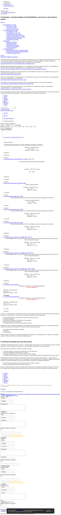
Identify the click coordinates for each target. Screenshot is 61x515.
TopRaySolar (18, 125)
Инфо (5, 101)
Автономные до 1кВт (12, 31)
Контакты (6, 102)
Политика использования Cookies (51, 394)
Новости (6, 103)
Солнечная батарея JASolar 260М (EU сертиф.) (16, 159)
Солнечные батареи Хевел (13, 53)
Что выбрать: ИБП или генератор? (9, 56)
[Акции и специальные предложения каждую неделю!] (6, 8)
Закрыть (48, 511)
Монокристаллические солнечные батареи (17, 51)
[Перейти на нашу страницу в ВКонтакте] (6, 395)
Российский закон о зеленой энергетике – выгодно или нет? (16, 89)
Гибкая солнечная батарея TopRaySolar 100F (15, 183)
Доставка (6, 99)
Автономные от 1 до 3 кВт (13, 32)
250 (27, 126)
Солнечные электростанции (11, 30)
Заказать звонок (5, 11)
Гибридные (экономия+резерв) (14, 38)
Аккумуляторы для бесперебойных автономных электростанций (17, 83)
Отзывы (6, 95)
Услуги (5, 97)
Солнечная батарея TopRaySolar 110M (13, 196)
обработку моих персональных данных (17, 436)
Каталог (3, 22)
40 (16, 126)
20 (12, 126)
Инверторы (6, 41)
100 (20, 126)
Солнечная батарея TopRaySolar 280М (13, 222)
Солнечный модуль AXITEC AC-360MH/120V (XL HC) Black (19, 268)
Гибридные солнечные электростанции (11, 74)
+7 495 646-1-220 (6, 12)
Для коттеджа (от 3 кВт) (13, 28)
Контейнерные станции (13, 39)
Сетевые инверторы (12, 47)
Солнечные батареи (9, 49)
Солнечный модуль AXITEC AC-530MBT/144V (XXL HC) (19, 253)
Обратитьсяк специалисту (7, 2)
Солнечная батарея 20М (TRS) (11, 284)
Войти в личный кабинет (7, 110)
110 (23, 126)
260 (31, 126)
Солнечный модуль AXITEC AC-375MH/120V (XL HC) (18, 237)
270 (35, 126)
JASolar (8, 125)
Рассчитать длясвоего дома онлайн (9, 5)
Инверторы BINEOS (12, 42)
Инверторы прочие (11, 43)
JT (12, 125)
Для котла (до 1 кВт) (12, 26)
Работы (5, 98)
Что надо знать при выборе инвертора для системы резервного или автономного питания (23, 69)
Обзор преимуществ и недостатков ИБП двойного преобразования (18, 63)
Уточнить (6, 157)
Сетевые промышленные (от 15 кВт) (16, 37)
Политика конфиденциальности (9, 394)
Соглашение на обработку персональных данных (29, 394)
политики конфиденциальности (16, 435)
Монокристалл (8, 128)
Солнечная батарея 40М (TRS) (11, 296)
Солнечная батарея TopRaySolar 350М (13, 209)
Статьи (2, 55)
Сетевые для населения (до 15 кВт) (15, 35)
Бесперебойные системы (10, 24)
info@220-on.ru (14, 395)
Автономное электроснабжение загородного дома (13, 79)
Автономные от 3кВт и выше (14, 34)
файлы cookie (20, 510)
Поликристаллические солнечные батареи (17, 50)
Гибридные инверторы (12, 45)
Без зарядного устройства (13, 46)
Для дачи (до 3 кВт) (11, 27)
